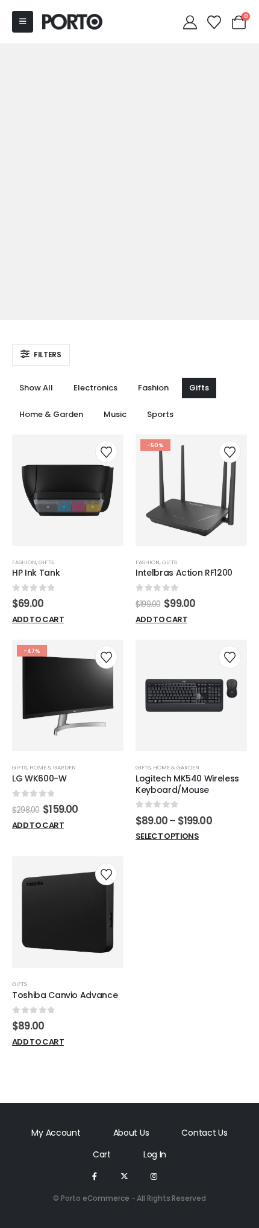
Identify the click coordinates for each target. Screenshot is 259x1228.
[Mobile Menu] (22, 22)
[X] (124, 1176)
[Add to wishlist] (106, 452)
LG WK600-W (39, 778)
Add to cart (38, 619)
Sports (160, 414)
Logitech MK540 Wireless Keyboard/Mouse (187, 784)
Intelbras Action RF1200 (184, 573)
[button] (41, 355)
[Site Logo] (72, 22)
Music (115, 414)
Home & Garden (51, 414)
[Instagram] (154, 1176)
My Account (55, 1133)
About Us (131, 1133)
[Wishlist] (214, 22)
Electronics (95, 387)
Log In (154, 1154)
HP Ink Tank (36, 573)
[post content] (68, 490)
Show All (36, 387)
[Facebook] (94, 1176)
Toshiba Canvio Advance (64, 995)
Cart (102, 1154)
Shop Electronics (129, 134)
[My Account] (189, 22)
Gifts (199, 387)
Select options (167, 836)
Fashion (153, 387)
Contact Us (204, 1133)
